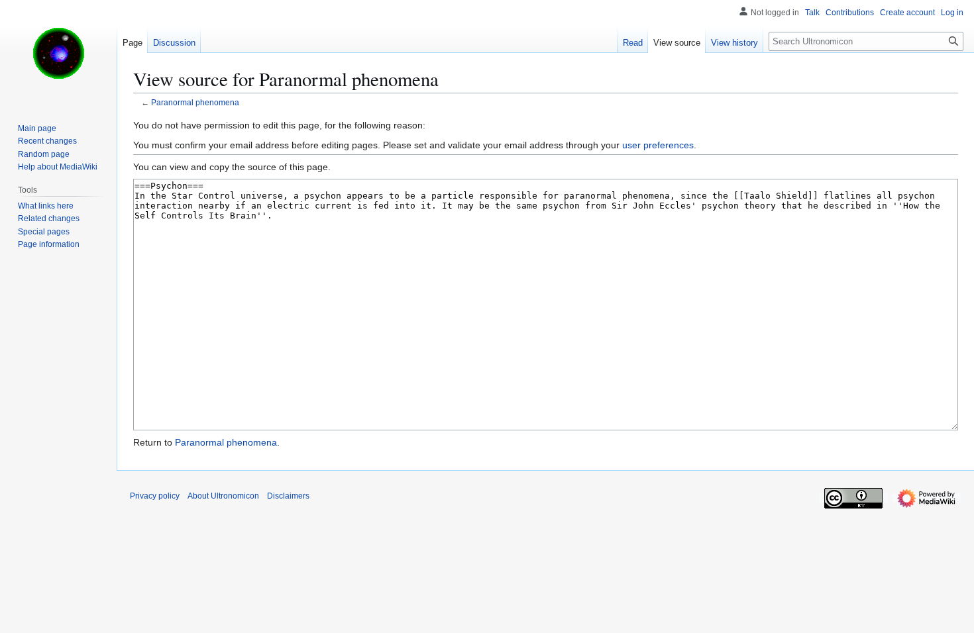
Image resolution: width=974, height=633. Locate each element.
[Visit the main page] (58, 53)
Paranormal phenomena (195, 102)
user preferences (658, 145)
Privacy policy (155, 496)
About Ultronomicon (223, 496)
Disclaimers (288, 496)
